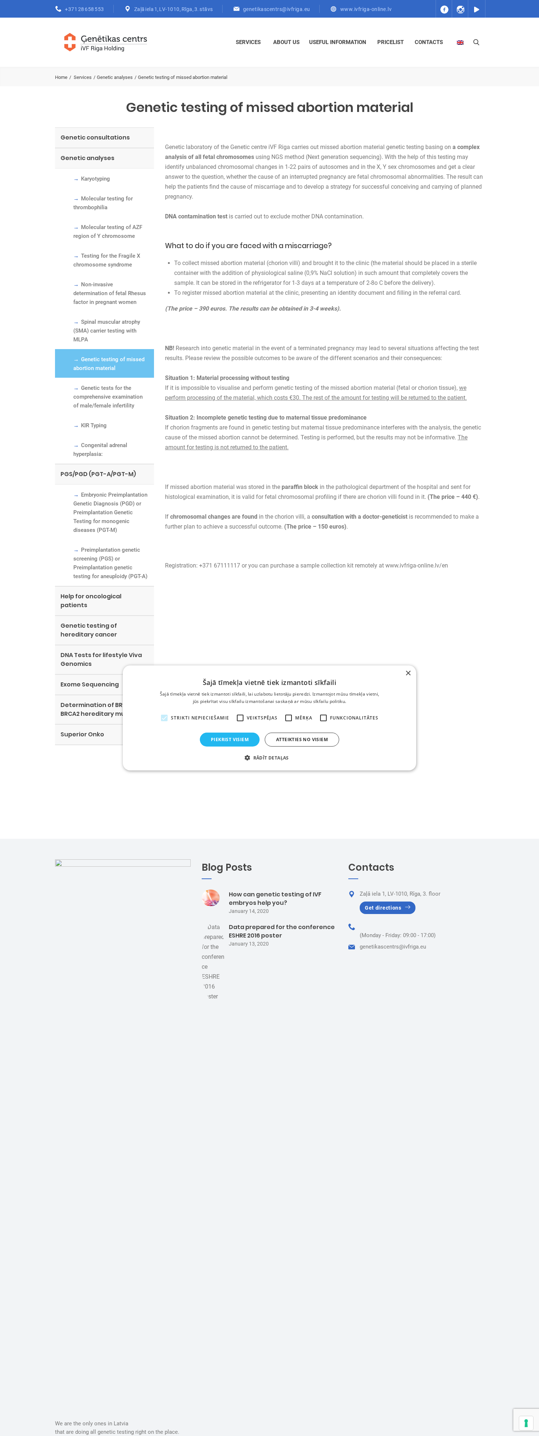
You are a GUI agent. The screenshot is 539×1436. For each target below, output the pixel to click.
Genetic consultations (95, 137)
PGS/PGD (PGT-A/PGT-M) (98, 474)
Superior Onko (82, 734)
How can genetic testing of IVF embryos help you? (275, 898)
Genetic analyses (115, 77)
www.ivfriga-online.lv (366, 9)
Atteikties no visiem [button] (302, 739)
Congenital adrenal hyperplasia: (100, 449)
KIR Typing (94, 425)
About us (286, 42)
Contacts (429, 42)
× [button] (408, 673)
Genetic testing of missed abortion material (108, 363)
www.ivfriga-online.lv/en (416, 565)
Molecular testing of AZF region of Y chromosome (107, 231)
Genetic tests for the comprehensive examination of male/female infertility (108, 397)
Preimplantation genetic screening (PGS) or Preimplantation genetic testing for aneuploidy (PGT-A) (110, 563)
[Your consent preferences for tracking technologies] (526, 1423)
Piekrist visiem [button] (230, 739)
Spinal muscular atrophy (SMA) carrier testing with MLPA (106, 331)
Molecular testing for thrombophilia (103, 203)
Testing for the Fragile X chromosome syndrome (106, 260)
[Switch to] (461, 42)
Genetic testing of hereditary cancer (88, 630)
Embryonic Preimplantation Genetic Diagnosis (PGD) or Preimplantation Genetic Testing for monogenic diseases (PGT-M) (110, 512)
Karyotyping (95, 178)
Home (61, 77)
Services (248, 42)
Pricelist (390, 42)
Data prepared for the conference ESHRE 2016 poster (282, 931)
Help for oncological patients (90, 600)
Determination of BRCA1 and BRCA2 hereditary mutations (104, 709)
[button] (269, 757)
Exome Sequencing (89, 684)
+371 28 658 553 (84, 9)
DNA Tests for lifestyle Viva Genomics (101, 659)
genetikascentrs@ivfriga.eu (276, 9)
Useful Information (337, 42)
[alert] (269, 718)
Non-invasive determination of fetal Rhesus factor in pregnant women (109, 293)
